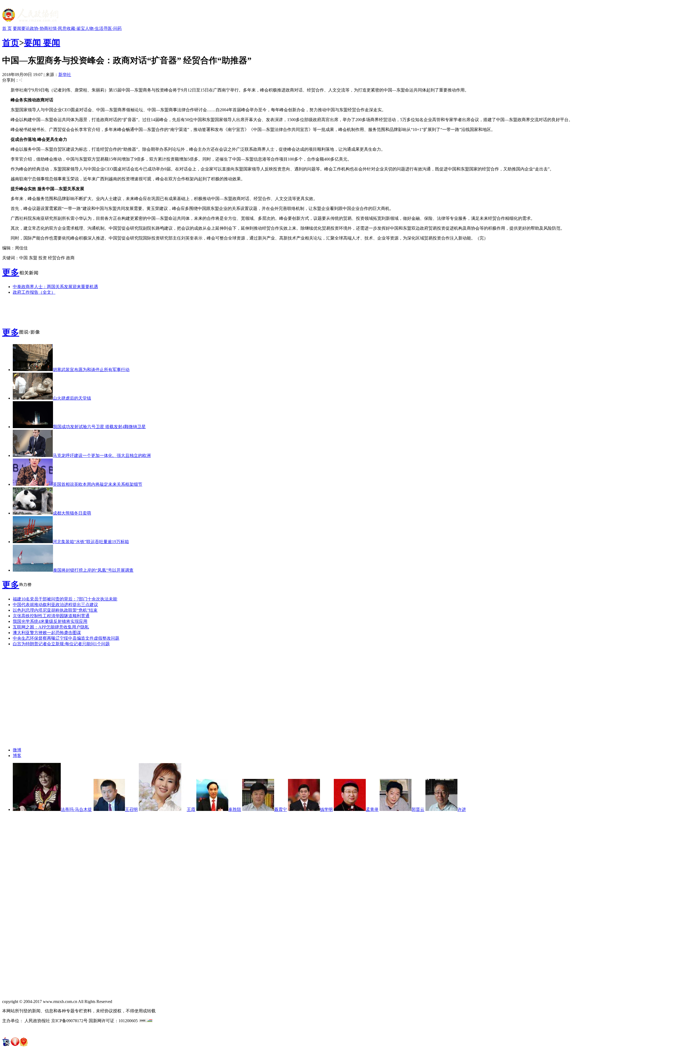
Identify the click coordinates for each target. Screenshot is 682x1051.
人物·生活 (94, 28)
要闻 (17, 28)
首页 (10, 42)
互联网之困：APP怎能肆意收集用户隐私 (51, 627)
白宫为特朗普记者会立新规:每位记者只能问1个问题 (61, 644)
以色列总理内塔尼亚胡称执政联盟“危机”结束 (55, 610)
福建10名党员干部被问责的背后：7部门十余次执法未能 (65, 599)
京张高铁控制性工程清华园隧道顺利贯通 (51, 616)
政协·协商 (39, 28)
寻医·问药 (112, 28)
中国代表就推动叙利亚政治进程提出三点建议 (55, 604)
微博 (17, 750)
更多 (10, 272)
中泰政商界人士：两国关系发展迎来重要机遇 (55, 286)
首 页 (7, 28)
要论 (25, 28)
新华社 (64, 74)
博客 (17, 755)
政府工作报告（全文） (34, 292)
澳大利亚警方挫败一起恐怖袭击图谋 (47, 632)
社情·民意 (57, 28)
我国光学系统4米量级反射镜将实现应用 (50, 621)
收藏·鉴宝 (76, 28)
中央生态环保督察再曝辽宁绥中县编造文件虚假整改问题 (66, 638)
